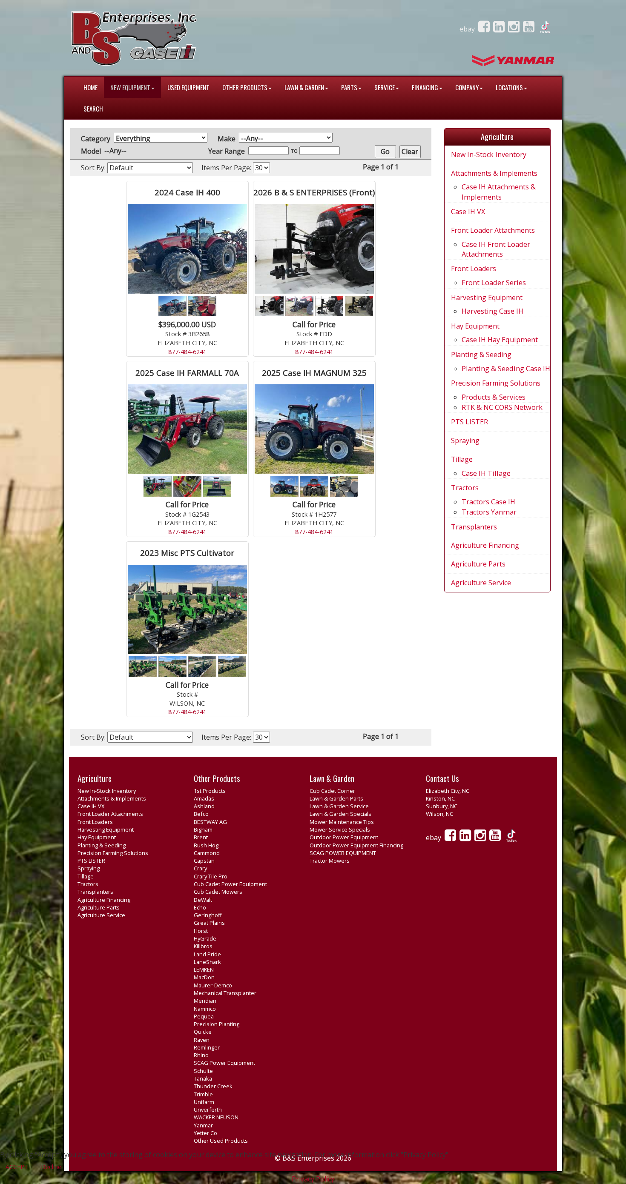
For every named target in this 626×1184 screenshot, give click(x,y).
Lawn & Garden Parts (336, 798)
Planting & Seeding (481, 354)
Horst (201, 931)
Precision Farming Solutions (495, 383)
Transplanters (474, 527)
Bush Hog (206, 845)
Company (467, 87)
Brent (201, 837)
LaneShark (207, 962)
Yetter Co (205, 1133)
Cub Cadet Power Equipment (230, 884)
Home (90, 87)
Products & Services (493, 397)
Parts (349, 87)
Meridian (205, 1000)
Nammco (205, 1008)
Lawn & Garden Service (339, 806)
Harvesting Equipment (487, 297)
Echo (200, 907)
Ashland (204, 806)
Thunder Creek (213, 1086)
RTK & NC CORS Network (502, 407)
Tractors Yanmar (489, 512)
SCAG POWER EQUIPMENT (343, 853)
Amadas (204, 798)
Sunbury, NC (441, 806)
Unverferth (208, 1109)
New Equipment (130, 87)
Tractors (465, 487)
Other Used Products (221, 1140)
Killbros (203, 946)
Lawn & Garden (304, 87)
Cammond (207, 853)
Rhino (201, 1055)
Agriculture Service (481, 582)
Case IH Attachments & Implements (499, 191)
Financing (425, 87)
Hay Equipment (475, 326)
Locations (509, 87)
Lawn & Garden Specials (340, 814)
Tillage (462, 459)
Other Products (244, 87)
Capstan (204, 860)
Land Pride (207, 954)
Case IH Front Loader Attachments (496, 249)
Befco (201, 814)
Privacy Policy (313, 1179)
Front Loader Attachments (493, 230)
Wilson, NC (439, 814)
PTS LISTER (469, 421)
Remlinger (207, 1047)
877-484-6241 (187, 352)
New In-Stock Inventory (488, 154)
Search (93, 108)
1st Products (210, 791)
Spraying (465, 440)
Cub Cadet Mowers (218, 891)
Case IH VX (468, 211)
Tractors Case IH (488, 501)
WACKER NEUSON (216, 1117)
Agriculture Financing (485, 545)
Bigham (203, 829)
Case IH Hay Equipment (500, 339)
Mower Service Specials (340, 829)
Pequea (204, 1016)
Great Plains (209, 923)
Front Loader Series (494, 282)
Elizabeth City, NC (447, 791)
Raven (202, 1040)
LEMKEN (204, 969)
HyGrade (205, 938)
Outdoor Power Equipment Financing (356, 845)
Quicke (203, 1031)
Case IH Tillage (486, 473)
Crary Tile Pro (210, 876)
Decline (51, 1167)
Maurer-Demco (213, 985)
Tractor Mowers (330, 860)
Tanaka (203, 1078)
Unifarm (204, 1102)
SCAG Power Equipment (224, 1063)
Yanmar (203, 1125)
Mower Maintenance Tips (342, 822)
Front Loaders (473, 268)
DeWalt (203, 900)
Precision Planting (216, 1024)
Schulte (203, 1071)
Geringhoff (208, 915)
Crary (200, 868)
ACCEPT (17, 1167)
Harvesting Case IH (492, 311)
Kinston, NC (440, 798)
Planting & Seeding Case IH (506, 368)
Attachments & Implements (494, 173)
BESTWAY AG (210, 822)
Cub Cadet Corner (332, 791)
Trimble (203, 1094)
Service (384, 87)
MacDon (204, 977)
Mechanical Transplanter (225, 993)
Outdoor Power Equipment (344, 837)
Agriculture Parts (478, 564)
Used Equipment (188, 87)
